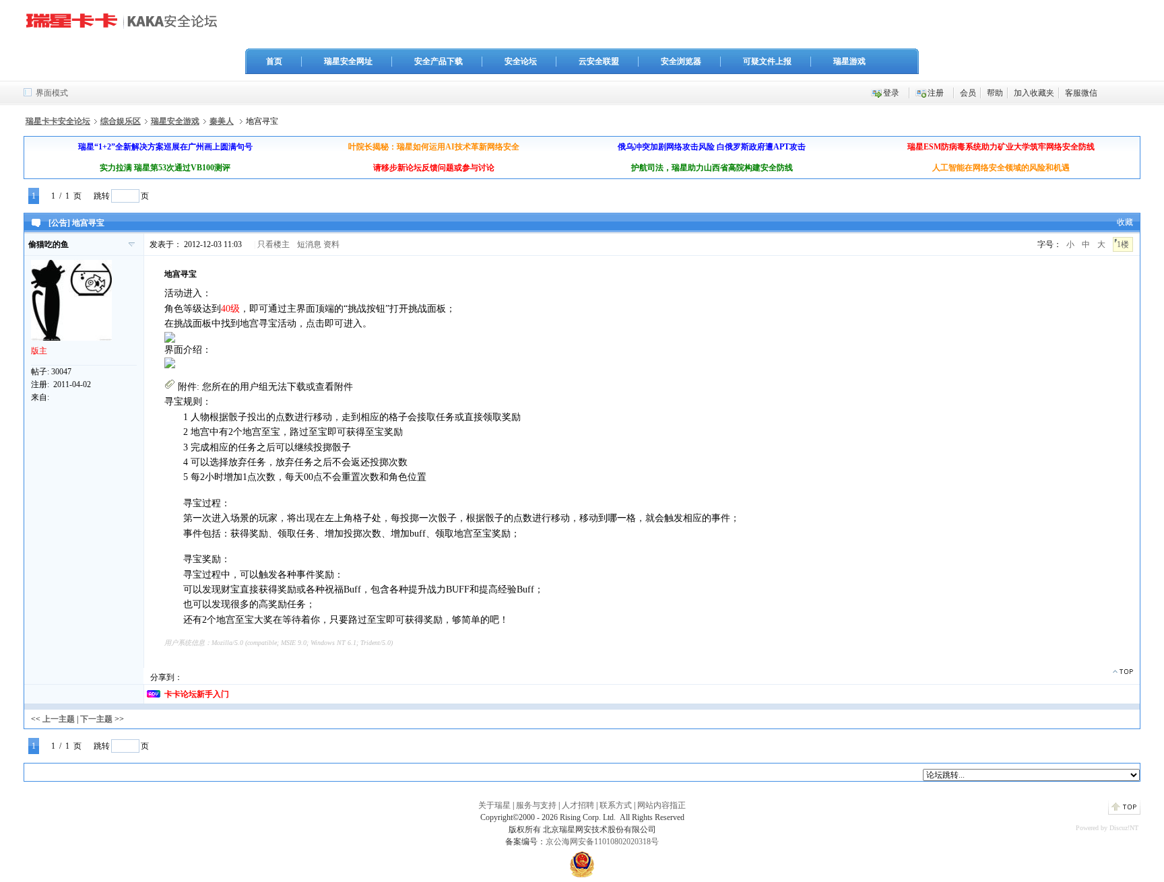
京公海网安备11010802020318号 (602, 841)
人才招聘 (578, 805)
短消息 (309, 244)
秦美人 (221, 121)
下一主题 (96, 719)
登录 (891, 93)
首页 (274, 61)
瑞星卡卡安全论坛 (58, 121)
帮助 (995, 93)
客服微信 (1081, 93)
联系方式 (616, 805)
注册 (936, 93)
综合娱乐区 (120, 121)
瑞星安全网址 (348, 61)
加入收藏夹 (1034, 93)
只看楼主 (273, 244)
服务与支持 (536, 805)
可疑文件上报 (767, 61)
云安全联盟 (599, 61)
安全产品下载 (438, 61)
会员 (968, 93)
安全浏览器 (681, 61)
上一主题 (58, 719)
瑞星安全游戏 (175, 121)
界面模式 (52, 93)
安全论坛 (521, 61)
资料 (331, 244)
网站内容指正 (661, 805)
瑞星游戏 (849, 61)
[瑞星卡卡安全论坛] (125, 26)
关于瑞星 (494, 805)
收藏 (1125, 222)
